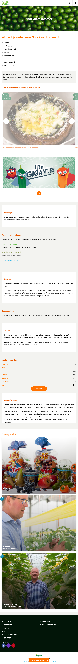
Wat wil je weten (38, 660)
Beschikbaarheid (9, 49)
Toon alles (41, 389)
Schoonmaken (8, 56)
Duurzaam (46, 621)
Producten (8, 625)
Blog (6, 631)
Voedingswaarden (9, 62)
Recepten (6, 43)
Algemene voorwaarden (50, 661)
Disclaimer (24, 661)
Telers (6, 628)
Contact (7, 638)
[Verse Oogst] (5, 3)
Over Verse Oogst (11, 634)
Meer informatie (9, 65)
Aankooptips (8, 46)
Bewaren (6, 52)
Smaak (5, 59)
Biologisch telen (49, 625)
